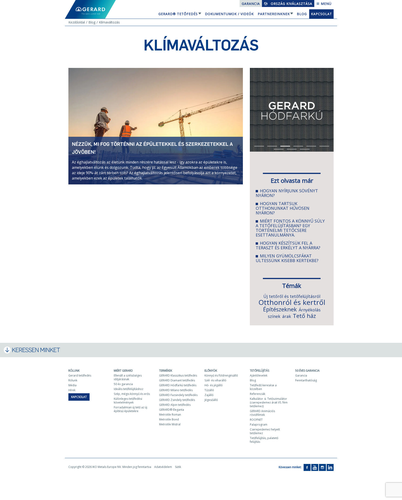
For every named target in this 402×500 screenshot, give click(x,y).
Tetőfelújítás (259, 371)
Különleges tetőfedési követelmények (128, 400)
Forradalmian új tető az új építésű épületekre (130, 409)
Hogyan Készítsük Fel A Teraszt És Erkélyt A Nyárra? (288, 245)
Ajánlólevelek (258, 375)
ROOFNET (256, 420)
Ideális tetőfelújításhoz (128, 389)
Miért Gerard (123, 371)
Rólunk (74, 371)
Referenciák (257, 394)
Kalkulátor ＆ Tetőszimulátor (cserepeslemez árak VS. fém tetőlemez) (269, 402)
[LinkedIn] (330, 467)
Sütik (178, 467)
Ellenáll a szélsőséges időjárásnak (128, 377)
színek (274, 316)
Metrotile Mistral (170, 424)
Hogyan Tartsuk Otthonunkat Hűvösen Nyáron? (282, 208)
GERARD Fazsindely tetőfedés (178, 395)
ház (311, 316)
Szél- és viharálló (215, 380)
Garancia (251, 3)
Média (72, 385)
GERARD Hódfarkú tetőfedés (177, 385)
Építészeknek (280, 309)
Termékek (165, 371)
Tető (299, 316)
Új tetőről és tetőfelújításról (291, 296)
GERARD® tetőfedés (178, 14)
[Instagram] (322, 467)
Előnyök (210, 371)
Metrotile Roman (170, 415)
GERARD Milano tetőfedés (176, 390)
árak (286, 316)
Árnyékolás (310, 310)
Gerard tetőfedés (79, 375)
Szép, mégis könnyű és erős (132, 394)
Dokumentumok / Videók (229, 14)
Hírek (71, 390)
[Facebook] (307, 467)
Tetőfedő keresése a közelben (263, 387)
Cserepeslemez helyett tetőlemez (265, 431)
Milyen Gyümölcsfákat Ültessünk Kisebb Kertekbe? (287, 258)
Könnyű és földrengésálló (221, 375)
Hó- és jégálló (213, 385)
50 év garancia (123, 384)
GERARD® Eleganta (171, 410)
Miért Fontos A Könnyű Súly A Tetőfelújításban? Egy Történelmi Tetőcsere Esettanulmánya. (290, 228)
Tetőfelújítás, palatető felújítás (264, 440)
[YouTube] (314, 467)
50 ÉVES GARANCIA (307, 371)
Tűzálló (209, 390)
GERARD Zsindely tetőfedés (177, 400)
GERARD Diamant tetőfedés (177, 380)
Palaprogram (258, 425)
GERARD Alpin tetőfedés (175, 405)
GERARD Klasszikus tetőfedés (178, 375)
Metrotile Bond (169, 419)
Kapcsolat (321, 14)
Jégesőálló (211, 400)
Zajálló (209, 395)
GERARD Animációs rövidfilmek (262, 413)
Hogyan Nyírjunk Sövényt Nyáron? (287, 193)
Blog (302, 14)
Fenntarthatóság (306, 380)
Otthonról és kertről (291, 302)
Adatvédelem (163, 467)
